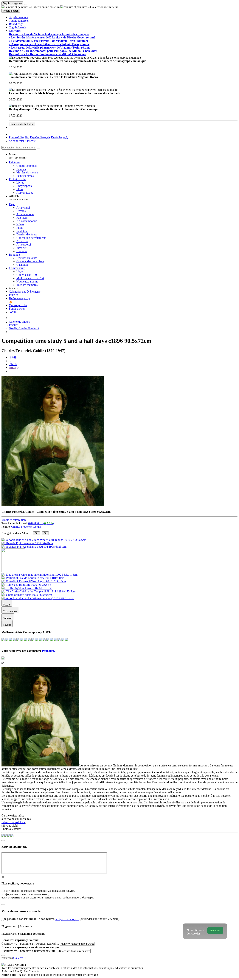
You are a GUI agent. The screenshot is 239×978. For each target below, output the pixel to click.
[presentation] (123, 371)
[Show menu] (25, 4)
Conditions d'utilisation (39, 974)
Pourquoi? (48, 650)
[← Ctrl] (33, 546)
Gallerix (18, 958)
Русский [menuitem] (14, 137)
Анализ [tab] (13, 367)
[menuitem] (65, 137)
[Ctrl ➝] (39, 574)
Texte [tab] (13, 364)
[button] (18, 17)
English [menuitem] (24, 137)
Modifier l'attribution (13, 519)
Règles (21, 974)
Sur (26, 971)
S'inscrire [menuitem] (30, 140)
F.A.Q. (19, 971)
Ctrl (36, 533)
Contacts (34, 971)
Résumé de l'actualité (22, 124)
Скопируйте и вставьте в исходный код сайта (30, 943)
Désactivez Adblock (13, 822)
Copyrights (91, 974)
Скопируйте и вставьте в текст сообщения (28, 950)
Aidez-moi (8, 971)
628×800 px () (41, 523)
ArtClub (18, 197)
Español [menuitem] (35, 137)
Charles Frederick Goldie (26, 526)
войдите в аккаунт (67, 919)
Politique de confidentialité (69, 974)
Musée (18, 156)
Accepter (215, 930)
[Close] (38, 148)
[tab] (12, 357)
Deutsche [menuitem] (56, 137)
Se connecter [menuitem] (16, 140)
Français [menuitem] (45, 137)
